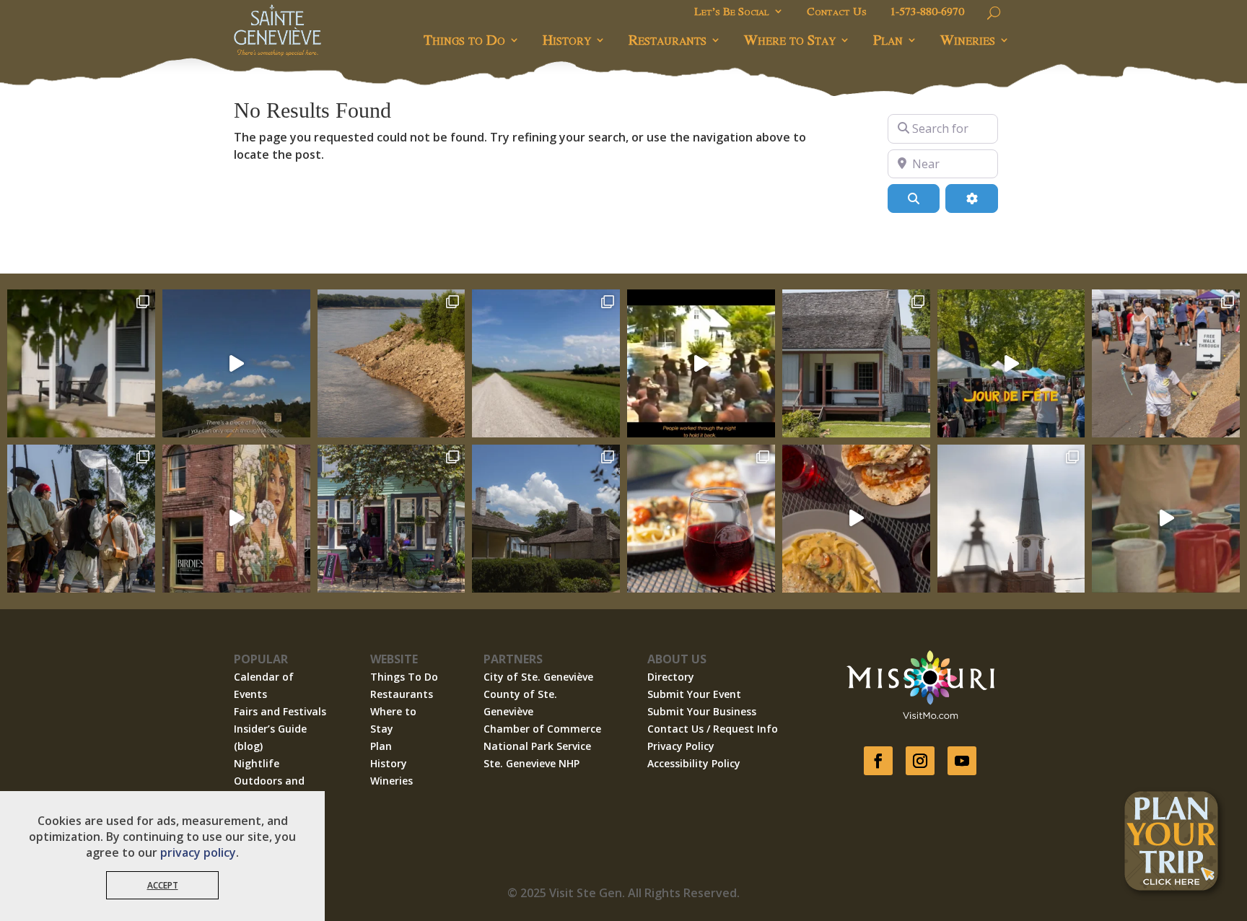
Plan (888, 39)
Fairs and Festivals (280, 711)
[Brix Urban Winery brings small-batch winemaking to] (856, 519)
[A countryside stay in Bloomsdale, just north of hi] (81, 363)
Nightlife (256, 763)
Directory (670, 677)
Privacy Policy (680, 746)
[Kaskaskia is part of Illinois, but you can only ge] (236, 363)
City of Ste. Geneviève (538, 677)
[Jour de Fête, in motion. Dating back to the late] (1011, 363)
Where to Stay (790, 39)
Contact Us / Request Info (712, 729)
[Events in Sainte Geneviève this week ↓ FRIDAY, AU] (546, 519)
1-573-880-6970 (927, 12)
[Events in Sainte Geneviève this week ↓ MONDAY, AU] (391, 363)
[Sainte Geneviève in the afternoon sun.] (236, 519)
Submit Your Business (701, 711)
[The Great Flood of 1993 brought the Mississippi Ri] (701, 363)
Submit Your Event (694, 694)
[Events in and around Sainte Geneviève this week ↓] (856, 363)
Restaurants (667, 39)
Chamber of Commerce (542, 729)
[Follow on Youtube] (962, 760)
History (567, 39)
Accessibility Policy (693, 763)
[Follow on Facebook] (878, 760)
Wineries (967, 39)
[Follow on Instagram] (920, 760)
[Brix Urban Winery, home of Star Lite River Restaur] (701, 519)
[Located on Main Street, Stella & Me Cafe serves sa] (391, 519)
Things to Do (464, 39)
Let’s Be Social (731, 12)
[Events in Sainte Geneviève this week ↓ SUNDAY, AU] (81, 519)
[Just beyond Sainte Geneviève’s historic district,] (546, 363)
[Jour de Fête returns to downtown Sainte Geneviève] (1166, 519)
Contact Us (837, 12)
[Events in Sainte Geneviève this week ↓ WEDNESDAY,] (1011, 519)
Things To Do (404, 677)
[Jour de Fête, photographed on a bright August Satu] (1166, 363)
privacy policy (198, 852)
